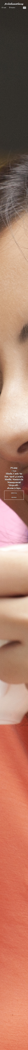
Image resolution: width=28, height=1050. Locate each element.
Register (13, 7)
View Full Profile (14, 495)
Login (4, 7)
